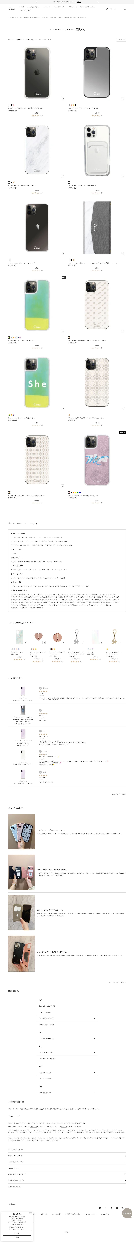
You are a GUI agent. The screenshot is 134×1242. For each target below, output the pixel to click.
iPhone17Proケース (38, 1130)
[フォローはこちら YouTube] (117, 1208)
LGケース (86, 1138)
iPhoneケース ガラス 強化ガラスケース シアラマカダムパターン (26, 495)
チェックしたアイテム (33, 7)
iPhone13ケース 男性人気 (39, 597)
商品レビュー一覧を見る (119, 794)
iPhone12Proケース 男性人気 (107, 594)
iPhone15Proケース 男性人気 (111, 599)
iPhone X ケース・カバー (60, 17)
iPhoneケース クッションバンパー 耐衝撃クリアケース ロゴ (25, 108)
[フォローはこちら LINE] (100, 1208)
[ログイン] (115, 9)
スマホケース (46, 7)
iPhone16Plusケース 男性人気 (73, 602)
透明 (24, 586)
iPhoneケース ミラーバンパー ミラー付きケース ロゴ (83, 108)
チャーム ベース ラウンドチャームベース (57, 653)
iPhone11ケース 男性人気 (18, 594)
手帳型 (39, 561)
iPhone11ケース (33, 1132)
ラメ (56, 570)
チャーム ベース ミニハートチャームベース (38, 653)
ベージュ (13, 586)
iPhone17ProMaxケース (52, 1130)
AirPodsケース (72, 7)
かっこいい (21, 578)
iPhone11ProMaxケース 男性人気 (53, 594)
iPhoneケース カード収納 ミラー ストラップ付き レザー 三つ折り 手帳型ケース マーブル (93, 263)
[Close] (30, 1213)
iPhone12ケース (23, 1132)
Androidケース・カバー (16, 1162)
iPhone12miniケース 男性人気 (88, 594)
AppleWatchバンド (18, 1140)
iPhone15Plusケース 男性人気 (92, 599)
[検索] (111, 9)
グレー (36, 586)
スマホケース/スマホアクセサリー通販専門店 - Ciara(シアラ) (24, 17)
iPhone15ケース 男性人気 (76, 599)
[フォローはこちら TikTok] (111, 1208)
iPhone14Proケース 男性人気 (39, 599)
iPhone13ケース (12, 1132)
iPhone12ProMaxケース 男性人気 (21, 597)
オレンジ (44, 586)
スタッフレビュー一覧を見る (117, 982)
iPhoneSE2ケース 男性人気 (86, 605)
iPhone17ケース (27, 1130)
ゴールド (30, 586)
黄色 (87, 586)
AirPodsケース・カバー (16, 1180)
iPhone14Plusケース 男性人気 (20, 599)
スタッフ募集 (105, 1214)
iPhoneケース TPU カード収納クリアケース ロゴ (82, 185)
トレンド (51, 578)
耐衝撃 (34, 561)
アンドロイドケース (106, 1138)
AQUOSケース (35, 1138)
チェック (32, 570)
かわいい (28, 578)
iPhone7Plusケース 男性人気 (36, 605)
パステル (51, 586)
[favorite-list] (120, 8)
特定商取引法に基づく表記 (72, 1214)
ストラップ (60, 1123)
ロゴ (65, 570)
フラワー (44, 570)
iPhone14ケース (117, 1130)
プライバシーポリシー (91, 1214)
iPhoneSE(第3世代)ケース (46, 1132)
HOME (22, 7)
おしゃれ (13, 578)
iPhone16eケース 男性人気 (40, 602)
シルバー (79, 586)
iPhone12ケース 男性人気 (71, 594)
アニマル (13, 570)
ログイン (20, 1227)
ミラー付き (20, 561)
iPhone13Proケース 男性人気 (75, 597)
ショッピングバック (14, 1187)
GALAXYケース (25, 1138)
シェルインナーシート (17, 652)
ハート (38, 570)
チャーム (63, 1127)
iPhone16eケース (85, 1130)
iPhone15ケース (106, 1130)
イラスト (20, 570)
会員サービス (44, 1214)
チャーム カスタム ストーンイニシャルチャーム (114, 653)
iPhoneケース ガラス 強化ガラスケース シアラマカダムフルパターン (87, 418)
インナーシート (91, 652)
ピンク (57, 586)
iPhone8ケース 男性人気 (52, 605)
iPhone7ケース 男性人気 (19, 605)
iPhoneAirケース (64, 1130)
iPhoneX (13, 553)
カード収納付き (57, 561)
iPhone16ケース (96, 1130)
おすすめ (49, 561)
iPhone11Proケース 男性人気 (35, 594)
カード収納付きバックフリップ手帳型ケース (52, 869)
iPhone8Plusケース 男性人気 (69, 605)
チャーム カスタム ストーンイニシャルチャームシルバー (76, 653)
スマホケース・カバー (15, 1149)
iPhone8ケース (59, 1132)
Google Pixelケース (54, 1138)
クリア (13, 561)
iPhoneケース (51, 1123)
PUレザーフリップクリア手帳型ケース (50, 910)
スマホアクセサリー (59, 7)
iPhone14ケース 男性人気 (112, 597)
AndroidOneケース (66, 1138)
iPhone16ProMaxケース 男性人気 (110, 602)
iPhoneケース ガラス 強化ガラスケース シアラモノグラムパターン (87, 340)
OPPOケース (93, 1138)
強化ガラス (27, 561)
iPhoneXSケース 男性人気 (36, 608)
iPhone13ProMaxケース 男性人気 (93, 597)
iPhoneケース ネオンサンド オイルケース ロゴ (21, 340)
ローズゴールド (70, 586)
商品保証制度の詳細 (84, 1109)
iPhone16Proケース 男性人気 (91, 602)
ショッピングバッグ (25, 10)
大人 (57, 578)
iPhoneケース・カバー (47, 17)
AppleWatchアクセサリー (87, 7)
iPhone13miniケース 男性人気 (56, 597)
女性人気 (62, 578)
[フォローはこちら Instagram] (105, 1208)
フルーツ (50, 570)
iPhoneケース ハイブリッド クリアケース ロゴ (21, 263)
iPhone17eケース (17, 1130)
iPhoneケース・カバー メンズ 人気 (36, 541)
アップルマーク (36, 578)
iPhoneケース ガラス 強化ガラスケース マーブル (22, 185)
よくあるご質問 (56, 1214)
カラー (26, 570)
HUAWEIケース (77, 1138)
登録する (16, 1237)
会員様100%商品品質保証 (17, 1224)
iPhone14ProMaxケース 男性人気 (57, 599)
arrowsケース (44, 1138)
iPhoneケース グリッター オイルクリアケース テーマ (83, 495)
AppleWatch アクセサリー (17, 1174)
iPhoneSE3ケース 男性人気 (103, 605)
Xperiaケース (16, 1138)
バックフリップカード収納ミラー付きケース (52, 952)
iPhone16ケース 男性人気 (56, 602)
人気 (44, 561)
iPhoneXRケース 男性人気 (19, 608)
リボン (61, 570)
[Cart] (125, 9)
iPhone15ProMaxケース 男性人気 (21, 602)
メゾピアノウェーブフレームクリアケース (51, 830)
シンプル (45, 578)
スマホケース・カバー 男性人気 (20, 545)
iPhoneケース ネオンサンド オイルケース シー (21, 418)
